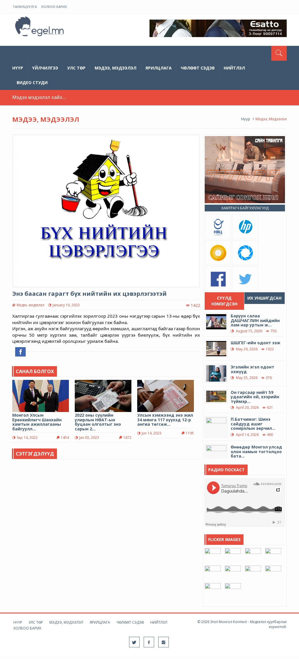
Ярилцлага (158, 68)
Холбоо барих (54, 6)
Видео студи (32, 82)
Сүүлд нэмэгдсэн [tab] (224, 301)
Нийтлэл (234, 68)
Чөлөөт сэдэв (198, 68)
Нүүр (17, 68)
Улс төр (76, 68)
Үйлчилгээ (45, 68)
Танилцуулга (25, 6)
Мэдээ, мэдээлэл (115, 68)
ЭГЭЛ (40, 27)
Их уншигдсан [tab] (264, 298)
